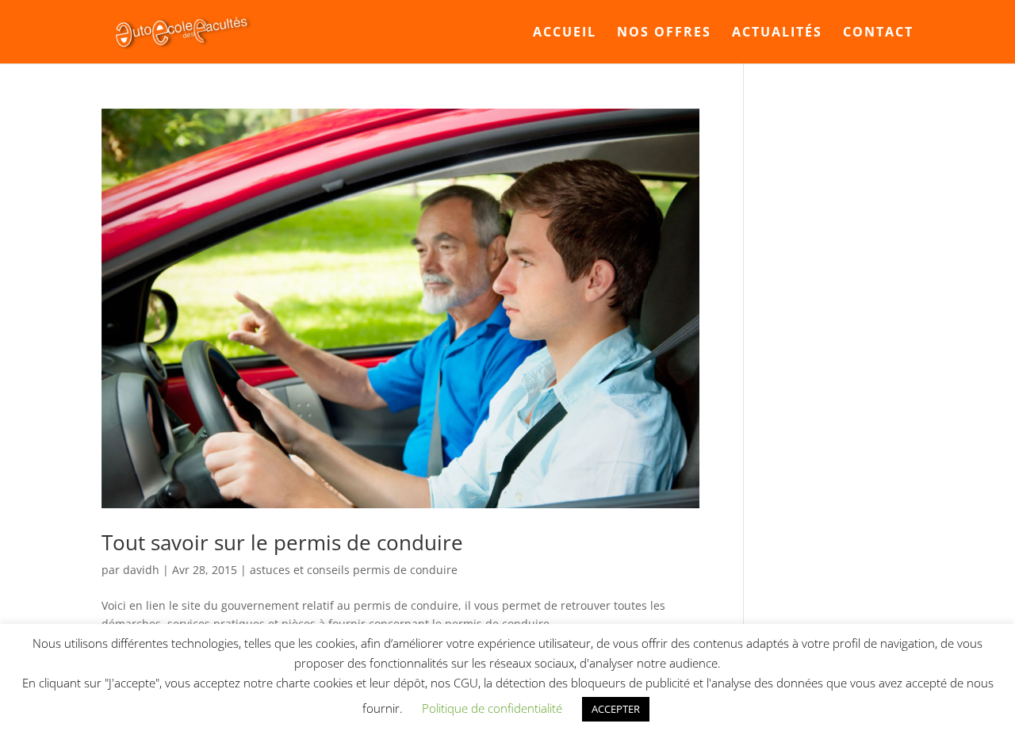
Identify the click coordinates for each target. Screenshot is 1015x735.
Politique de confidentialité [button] (492, 708)
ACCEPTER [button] (616, 709)
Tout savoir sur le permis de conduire (282, 542)
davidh (141, 569)
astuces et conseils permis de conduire (354, 569)
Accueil (564, 33)
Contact (878, 33)
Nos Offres (664, 33)
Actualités (777, 33)
